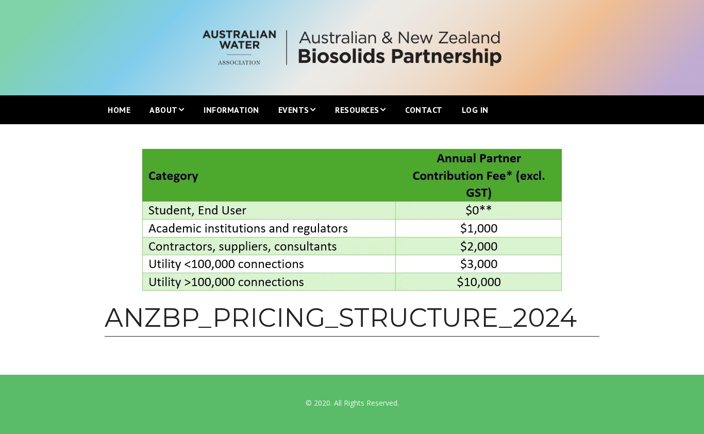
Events (293, 110)
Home (119, 110)
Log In (475, 110)
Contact (424, 110)
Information (231, 110)
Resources (357, 110)
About (163, 110)
